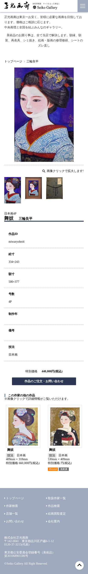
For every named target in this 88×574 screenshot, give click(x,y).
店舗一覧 (12, 513)
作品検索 (54, 506)
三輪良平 (32, 61)
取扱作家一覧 (57, 498)
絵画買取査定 (57, 513)
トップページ (13, 61)
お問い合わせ (15, 521)
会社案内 (54, 521)
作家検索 (12, 506)
